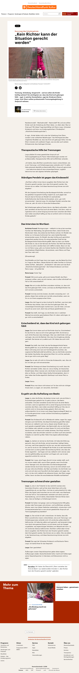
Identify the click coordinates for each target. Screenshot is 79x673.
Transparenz (67, 652)
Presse (66, 647)
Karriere (66, 650)
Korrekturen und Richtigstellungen (69, 656)
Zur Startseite (29, 632)
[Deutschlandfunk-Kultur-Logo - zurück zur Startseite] (39, 7)
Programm (11, 14)
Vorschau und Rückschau (5, 646)
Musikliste (32, 14)
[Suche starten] (59, 13)
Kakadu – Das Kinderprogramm (6, 657)
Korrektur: (31, 566)
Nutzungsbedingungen (43, 668)
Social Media (51, 647)
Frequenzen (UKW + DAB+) (22, 648)
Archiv (37, 14)
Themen (3, 14)
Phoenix (38, 670)
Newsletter (35, 650)
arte (45, 670)
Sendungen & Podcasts (21, 14)
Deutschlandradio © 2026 (39, 666)
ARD (27, 670)
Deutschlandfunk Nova (45, 3)
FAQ (33, 645)
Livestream (19, 645)
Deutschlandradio (69, 645)
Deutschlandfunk (32, 3)
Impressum (55, 668)
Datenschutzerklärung (26, 668)
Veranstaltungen (37, 655)
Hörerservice (51, 645)
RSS (33, 652)
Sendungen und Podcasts (5, 650)
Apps (33, 647)
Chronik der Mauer (54, 670)
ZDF (32, 670)
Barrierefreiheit (68, 659)
